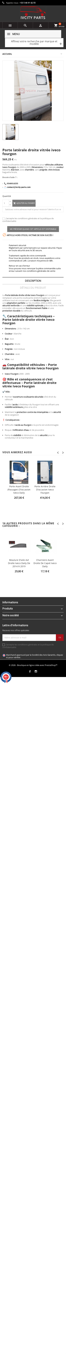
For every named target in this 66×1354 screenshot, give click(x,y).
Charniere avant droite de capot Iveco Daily (45, 563)
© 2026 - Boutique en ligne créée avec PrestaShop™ (33, 665)
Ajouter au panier (24, 203)
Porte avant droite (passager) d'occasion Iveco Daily (19, 489)
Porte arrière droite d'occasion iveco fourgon (44, 489)
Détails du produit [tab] (33, 287)
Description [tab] (33, 280)
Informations (10, 602)
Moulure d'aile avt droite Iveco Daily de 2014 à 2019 (19, 563)
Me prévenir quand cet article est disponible (33, 229)
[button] (34, 42)
